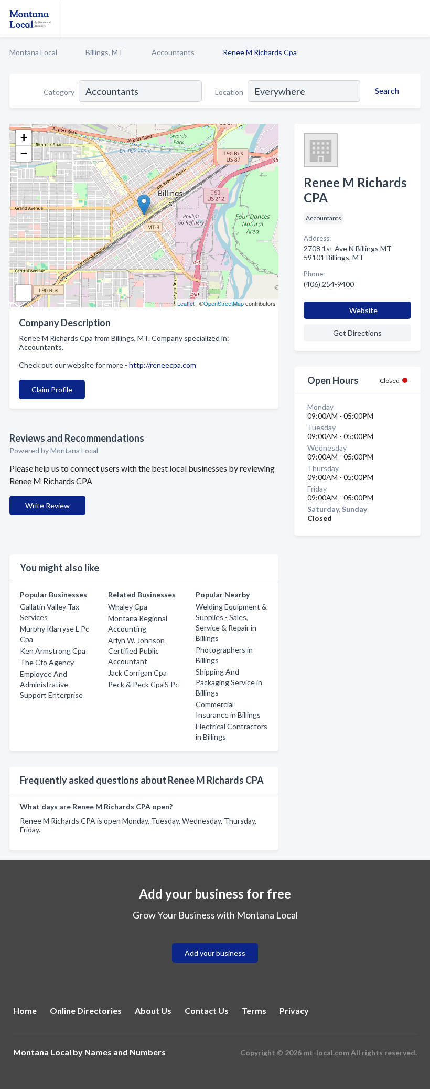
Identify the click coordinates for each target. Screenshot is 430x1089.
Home (25, 1011)
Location (229, 92)
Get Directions (357, 332)
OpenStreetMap (223, 303)
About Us (153, 1011)
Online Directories (86, 1011)
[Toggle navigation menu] (416, 18)
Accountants (173, 52)
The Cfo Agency (47, 662)
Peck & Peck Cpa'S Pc (143, 684)
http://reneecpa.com (162, 364)
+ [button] (23, 137)
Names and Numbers (125, 1052)
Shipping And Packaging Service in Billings (229, 682)
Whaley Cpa (127, 606)
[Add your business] (215, 940)
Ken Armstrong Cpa (52, 650)
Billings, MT (104, 52)
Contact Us (207, 1011)
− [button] (23, 153)
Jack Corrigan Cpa (137, 672)
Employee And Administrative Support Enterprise (51, 684)
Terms (254, 1011)
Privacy (294, 1011)
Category (59, 92)
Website (363, 310)
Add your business (215, 952)
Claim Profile (51, 389)
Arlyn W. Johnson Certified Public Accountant (136, 651)
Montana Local (33, 52)
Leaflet (186, 303)
